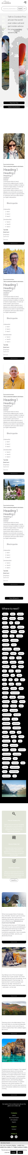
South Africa (22, 749)
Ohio (19, 732)
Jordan (11, 684)
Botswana (20, 627)
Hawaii (13, 666)
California (5, 631)
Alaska (12, 614)
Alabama (5, 614)
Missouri (14, 701)
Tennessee (15, 763)
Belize (17, 622)
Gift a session (14, 1119)
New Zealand (6, 723)
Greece (21, 662)
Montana (22, 701)
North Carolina (6, 728)
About (14, 1115)
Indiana (18, 671)
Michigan (12, 697)
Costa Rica (5, 644)
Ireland (19, 675)
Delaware (17, 649)
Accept (13, 1152)
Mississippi (6, 701)
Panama (21, 736)
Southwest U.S (6, 758)
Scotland (5, 749)
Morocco (5, 706)
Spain (15, 758)
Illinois (11, 671)
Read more (14, 942)
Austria (4, 622)
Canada (21, 631)
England (21, 653)
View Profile (14, 243)
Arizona (5, 618)
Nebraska (13, 706)
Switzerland (6, 763)
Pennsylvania (6, 741)
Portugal (5, 745)
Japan (22, 679)
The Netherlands (15, 767)
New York (15, 719)
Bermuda (5, 627)
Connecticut (14, 640)
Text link (5, 230)
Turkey (4, 771)
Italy (11, 679)
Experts (14, 1122)
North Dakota (17, 728)
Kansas (18, 684)
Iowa (13, 675)
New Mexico (6, 719)
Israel (4, 679)
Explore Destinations (14, 107)
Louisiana (14, 688)
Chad (12, 636)
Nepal (21, 706)
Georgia (5, 662)
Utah (15, 776)
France (11, 658)
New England (14, 710)
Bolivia (13, 627)
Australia (20, 618)
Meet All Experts (14, 598)
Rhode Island (14, 745)
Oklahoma (5, 736)
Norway (5, 732)
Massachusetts (15, 692)
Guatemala (5, 666)
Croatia (14, 644)
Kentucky (5, 688)
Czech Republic (7, 649)
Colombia (19, 636)
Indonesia (5, 675)
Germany (13, 662)
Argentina (20, 614)
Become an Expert (14, 1117)
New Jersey (17, 714)
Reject (20, 1152)
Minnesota (21, 697)
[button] (25, 2)
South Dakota (17, 754)
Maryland (5, 692)
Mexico (5, 697)
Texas (23, 763)
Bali (11, 622)
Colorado (5, 640)
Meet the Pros (14, 103)
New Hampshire (7, 714)
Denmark (5, 653)
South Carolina (6, 754)
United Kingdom (14, 771)
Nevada (5, 710)
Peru (14, 741)
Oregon (13, 736)
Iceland (21, 666)
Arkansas (12, 618)
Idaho (4, 671)
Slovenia (13, 749)
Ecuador (13, 653)
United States (6, 776)
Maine (21, 688)
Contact (14, 1129)
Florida (4, 658)
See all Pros (14, 880)
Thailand (5, 767)
